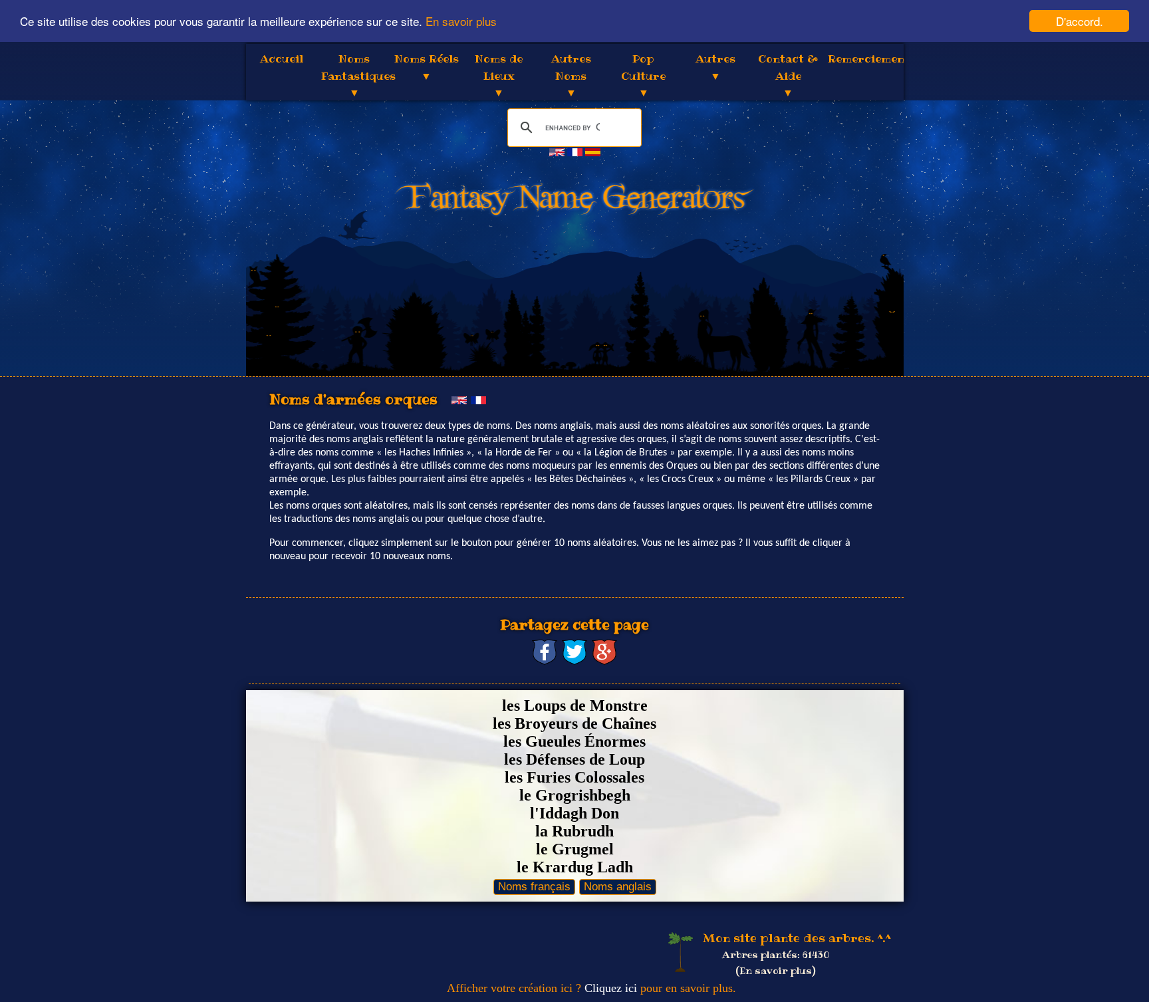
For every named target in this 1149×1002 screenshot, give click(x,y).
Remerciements (872, 58)
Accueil (281, 58)
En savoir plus (461, 21)
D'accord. (1079, 21)
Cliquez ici (610, 988)
